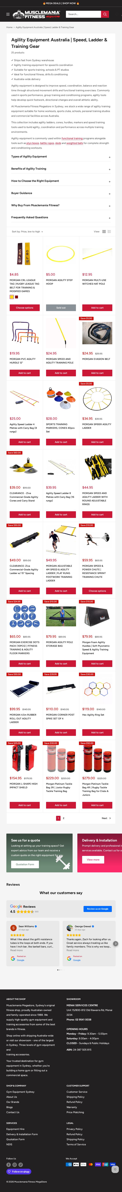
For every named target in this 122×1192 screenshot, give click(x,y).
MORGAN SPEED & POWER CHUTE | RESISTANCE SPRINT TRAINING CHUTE (94, 571)
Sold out (61, 307)
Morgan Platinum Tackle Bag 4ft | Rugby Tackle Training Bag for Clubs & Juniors (95, 789)
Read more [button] (16, 950)
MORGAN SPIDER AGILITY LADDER (96, 426)
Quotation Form (15, 1139)
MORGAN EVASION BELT (96, 359)
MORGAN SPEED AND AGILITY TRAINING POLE (60, 361)
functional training (72, 138)
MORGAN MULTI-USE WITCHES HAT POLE (94, 282)
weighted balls (74, 143)
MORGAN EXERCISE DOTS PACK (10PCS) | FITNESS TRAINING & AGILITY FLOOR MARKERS (24, 648)
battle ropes (47, 143)
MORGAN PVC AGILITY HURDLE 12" (22, 361)
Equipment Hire (15, 1129)
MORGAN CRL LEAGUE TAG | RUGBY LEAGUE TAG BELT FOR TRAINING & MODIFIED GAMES (24, 286)
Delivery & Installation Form (22, 1134)
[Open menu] (8, 14)
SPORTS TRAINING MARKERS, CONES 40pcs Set (60, 428)
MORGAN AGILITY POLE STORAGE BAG (59, 644)
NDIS (9, 1144)
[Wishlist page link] (117, 14)
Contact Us (12, 1112)
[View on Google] (13, 928)
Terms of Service (76, 1144)
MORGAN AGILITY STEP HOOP (59, 282)
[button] (6, 943)
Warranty (72, 1107)
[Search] (105, 14)
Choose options (24, 307)
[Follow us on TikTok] (20, 1165)
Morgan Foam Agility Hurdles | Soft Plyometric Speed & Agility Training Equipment (96, 648)
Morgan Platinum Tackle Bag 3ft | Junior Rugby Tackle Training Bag (59, 787)
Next (104, 818)
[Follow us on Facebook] (8, 1165)
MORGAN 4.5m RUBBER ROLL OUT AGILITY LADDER (23, 718)
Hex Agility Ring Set (93, 714)
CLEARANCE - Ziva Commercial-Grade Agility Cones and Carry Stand (24, 497)
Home (9, 27)
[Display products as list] (109, 231)
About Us (11, 1096)
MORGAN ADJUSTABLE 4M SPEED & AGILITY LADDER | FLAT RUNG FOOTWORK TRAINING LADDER (59, 573)
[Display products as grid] (104, 231)
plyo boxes (33, 143)
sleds (58, 143)
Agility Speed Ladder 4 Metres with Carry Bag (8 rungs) (23, 428)
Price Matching (75, 1112)
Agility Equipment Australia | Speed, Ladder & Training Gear (45, 27)
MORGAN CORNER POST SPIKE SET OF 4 (60, 716)
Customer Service (77, 1091)
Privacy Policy (75, 1129)
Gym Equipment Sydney (20, 1091)
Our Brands (12, 1101)
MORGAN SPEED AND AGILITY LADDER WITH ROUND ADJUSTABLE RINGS (95, 499)
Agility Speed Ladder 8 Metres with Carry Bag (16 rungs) (60, 497)
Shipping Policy (76, 1096)
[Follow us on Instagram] (14, 1165)
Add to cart (97, 307)
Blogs (9, 1107)
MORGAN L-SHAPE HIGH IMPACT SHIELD (23, 785)
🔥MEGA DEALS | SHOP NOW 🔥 (61, 3)
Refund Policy (74, 1101)
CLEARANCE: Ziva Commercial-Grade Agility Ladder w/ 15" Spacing (24, 569)
